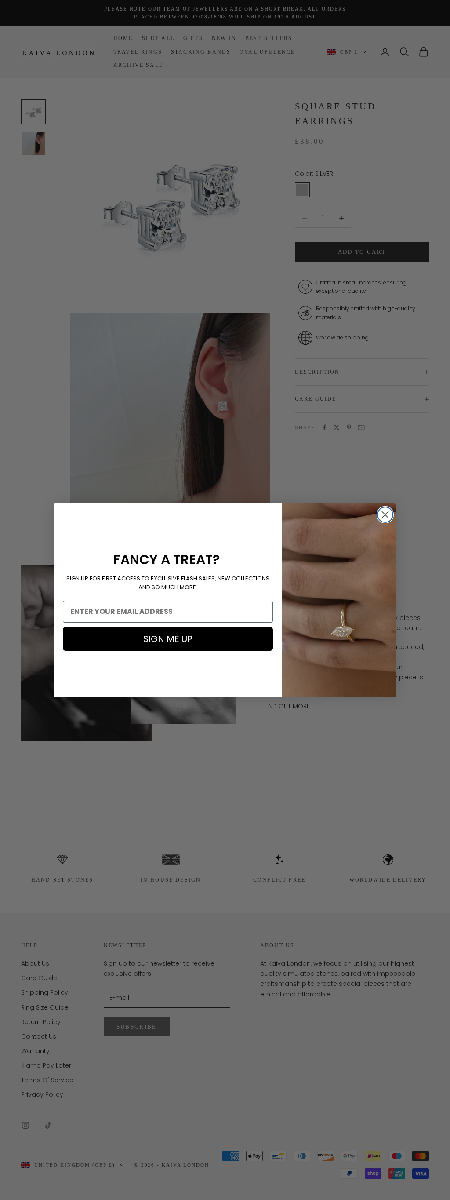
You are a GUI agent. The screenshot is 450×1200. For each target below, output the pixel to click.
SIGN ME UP (167, 639)
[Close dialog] (385, 514)
